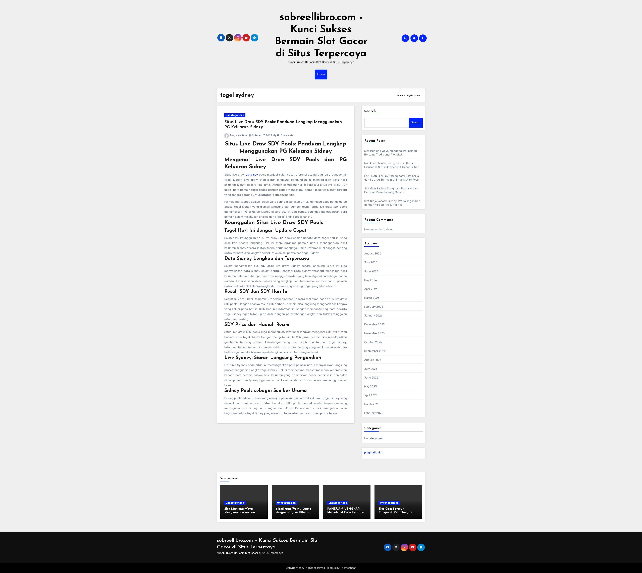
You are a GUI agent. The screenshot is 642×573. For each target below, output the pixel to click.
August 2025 (372, 359)
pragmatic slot (373, 452)
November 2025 (374, 333)
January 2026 (373, 315)
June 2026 (371, 271)
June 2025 (371, 377)
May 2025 (370, 386)
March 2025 (372, 404)
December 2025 (374, 324)
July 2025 (370, 368)
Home (321, 74)
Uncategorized (235, 115)
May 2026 (370, 280)
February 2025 (373, 413)
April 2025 (371, 395)
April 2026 (371, 289)
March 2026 (372, 297)
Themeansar (348, 567)
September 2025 (375, 351)
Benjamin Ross (238, 135)
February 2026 (373, 306)
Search (370, 111)
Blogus (331, 567)
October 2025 (373, 342)
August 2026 (372, 253)
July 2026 (371, 262)
